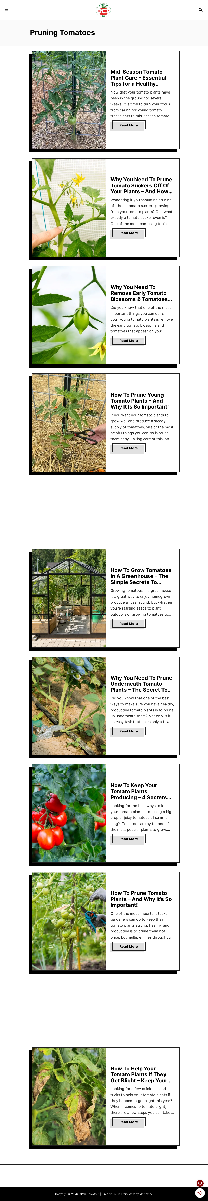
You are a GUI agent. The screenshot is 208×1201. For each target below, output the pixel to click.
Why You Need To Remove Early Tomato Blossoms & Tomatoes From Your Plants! (139, 296)
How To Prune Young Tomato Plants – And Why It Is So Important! (139, 400)
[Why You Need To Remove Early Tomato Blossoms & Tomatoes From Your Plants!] (69, 315)
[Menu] (6, 10)
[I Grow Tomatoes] (103, 10)
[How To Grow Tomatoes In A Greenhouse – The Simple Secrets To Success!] (69, 598)
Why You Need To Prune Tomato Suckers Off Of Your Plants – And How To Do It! (141, 188)
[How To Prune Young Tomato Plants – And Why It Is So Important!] (69, 423)
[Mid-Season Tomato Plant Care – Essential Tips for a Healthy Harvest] (69, 100)
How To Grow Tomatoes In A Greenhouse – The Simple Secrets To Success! (141, 579)
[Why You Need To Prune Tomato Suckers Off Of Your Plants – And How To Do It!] (69, 208)
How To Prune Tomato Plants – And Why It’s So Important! (141, 899)
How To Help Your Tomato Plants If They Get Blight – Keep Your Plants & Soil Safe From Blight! (140, 1080)
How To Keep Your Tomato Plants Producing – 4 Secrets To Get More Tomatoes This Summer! (139, 797)
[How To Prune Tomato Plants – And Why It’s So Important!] (69, 921)
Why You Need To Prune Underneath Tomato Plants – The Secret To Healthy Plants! (141, 687)
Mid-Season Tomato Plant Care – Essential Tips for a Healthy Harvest (138, 81)
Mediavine (146, 1194)
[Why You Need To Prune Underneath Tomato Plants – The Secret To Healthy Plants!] (69, 706)
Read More (132, 126)
